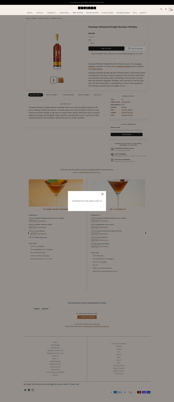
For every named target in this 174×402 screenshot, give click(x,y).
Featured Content (123, 13)
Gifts (135, 13)
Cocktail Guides (108, 13)
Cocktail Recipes (92, 13)
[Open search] (161, 9)
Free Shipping (78, 13)
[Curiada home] (87, 8)
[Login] (165, 9)
